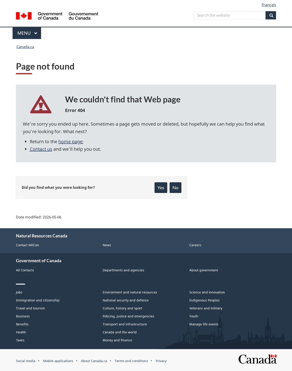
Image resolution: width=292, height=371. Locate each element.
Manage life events (204, 324)
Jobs (19, 292)
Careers (195, 245)
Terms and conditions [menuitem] (131, 361)
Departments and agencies (123, 270)
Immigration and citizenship (38, 300)
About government (203, 270)
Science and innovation (207, 292)
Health (21, 332)
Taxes (20, 340)
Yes (160, 187)
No (175, 187)
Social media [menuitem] (25, 361)
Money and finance (117, 340)
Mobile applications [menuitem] (58, 361)
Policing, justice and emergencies (128, 316)
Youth (193, 316)
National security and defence (126, 300)
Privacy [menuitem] (161, 361)
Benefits (22, 324)
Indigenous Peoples (204, 300)
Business (23, 316)
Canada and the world (120, 332)
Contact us (41, 149)
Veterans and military (205, 308)
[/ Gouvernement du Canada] (57, 16)
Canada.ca (25, 46)
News (107, 245)
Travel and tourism (30, 308)
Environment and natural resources (130, 292)
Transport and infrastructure (125, 324)
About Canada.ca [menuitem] (94, 361)
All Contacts (25, 270)
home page (70, 141)
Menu (24, 33)
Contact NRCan (27, 245)
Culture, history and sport (122, 308)
